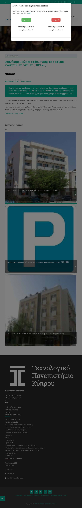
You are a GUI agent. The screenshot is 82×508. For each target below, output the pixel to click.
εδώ (29, 13)
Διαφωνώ (56, 20)
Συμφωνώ (26, 20)
